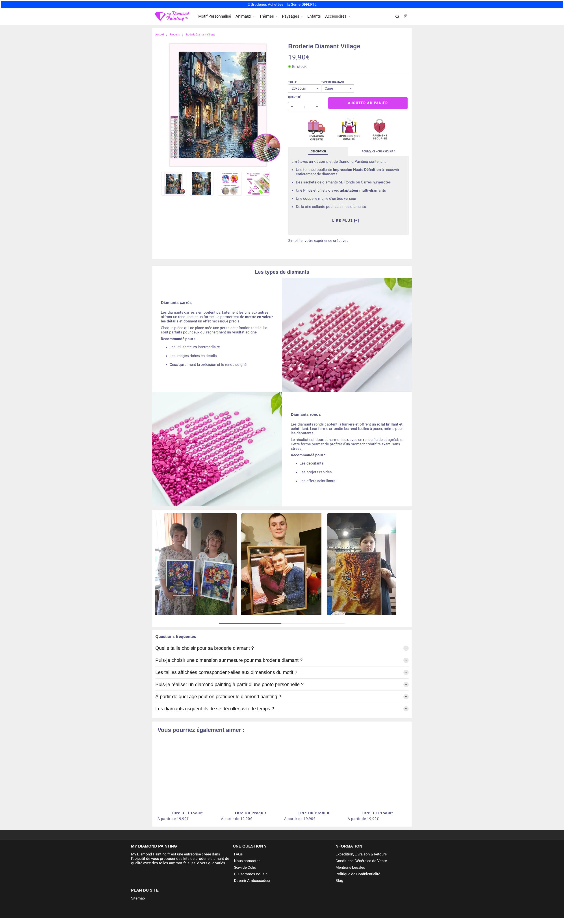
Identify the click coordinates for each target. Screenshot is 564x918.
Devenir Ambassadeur (252, 880)
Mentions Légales (350, 867)
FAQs (238, 854)
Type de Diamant (332, 82)
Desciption (318, 151)
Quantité (294, 97)
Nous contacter (247, 861)
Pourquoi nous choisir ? (378, 151)
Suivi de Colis (245, 867)
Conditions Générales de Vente (361, 861)
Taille (292, 82)
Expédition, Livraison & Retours (361, 854)
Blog (339, 880)
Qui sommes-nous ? (250, 874)
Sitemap (138, 898)
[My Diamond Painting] (171, 16)
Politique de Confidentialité (358, 874)
